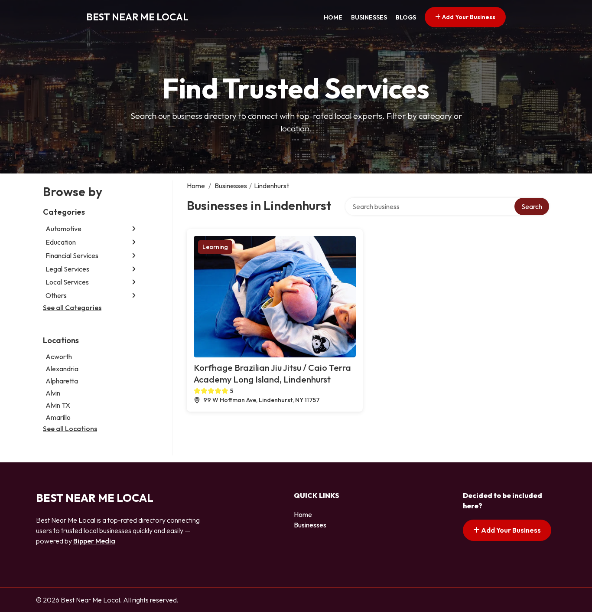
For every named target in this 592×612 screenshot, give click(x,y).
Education (61, 242)
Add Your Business (468, 17)
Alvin (53, 393)
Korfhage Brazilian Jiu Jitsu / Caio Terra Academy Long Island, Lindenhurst (272, 373)
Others (56, 295)
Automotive (63, 228)
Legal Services (67, 269)
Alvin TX (58, 405)
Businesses (369, 17)
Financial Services (72, 255)
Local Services (67, 282)
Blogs (406, 17)
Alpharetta (62, 380)
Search (531, 206)
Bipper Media (94, 541)
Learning (215, 247)
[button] (134, 229)
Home (333, 17)
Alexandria (62, 368)
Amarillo (58, 417)
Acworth (59, 356)
